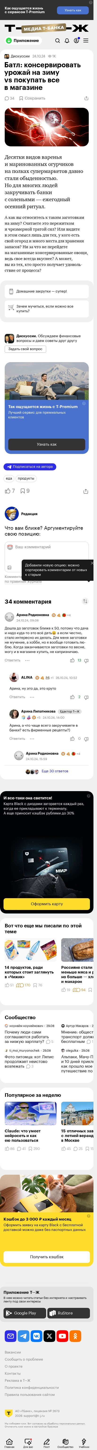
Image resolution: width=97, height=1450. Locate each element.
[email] (10, 1336)
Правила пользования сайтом (30, 1395)
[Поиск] (58, 41)
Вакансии (13, 1352)
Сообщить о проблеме (24, 1359)
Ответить (12, 660)
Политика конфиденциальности (32, 1388)
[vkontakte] (36, 1336)
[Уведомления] (67, 41)
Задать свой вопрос (25, 349)
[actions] (27, 660)
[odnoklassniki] (75, 1336)
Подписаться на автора (33, 467)
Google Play (25, 1313)
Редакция (29, 514)
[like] (72, 660)
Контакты (13, 1373)
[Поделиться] (86, 98)
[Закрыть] (88, 577)
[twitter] (49, 1336)
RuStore (65, 1313)
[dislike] (86, 660)
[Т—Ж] (47, 29)
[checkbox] (86, 41)
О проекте (14, 1366)
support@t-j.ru (34, 1415)
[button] (91, 2)
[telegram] (23, 1336)
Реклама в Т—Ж (17, 1380)
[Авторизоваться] (76, 41)
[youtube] (62, 1336)
